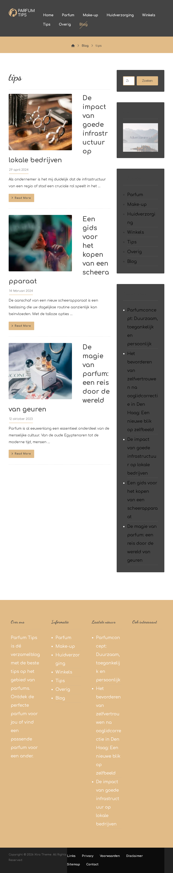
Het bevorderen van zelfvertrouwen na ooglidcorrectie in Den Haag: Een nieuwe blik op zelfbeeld (142, 391)
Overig (134, 251)
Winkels (135, 232)
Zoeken (147, 80)
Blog (132, 261)
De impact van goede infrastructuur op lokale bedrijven (141, 456)
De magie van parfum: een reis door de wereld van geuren (142, 543)
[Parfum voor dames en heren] (22, 12)
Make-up (137, 204)
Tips (132, 242)
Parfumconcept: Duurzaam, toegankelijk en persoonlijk (142, 327)
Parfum (135, 194)
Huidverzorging (141, 218)
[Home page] (73, 45)
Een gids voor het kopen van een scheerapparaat (142, 500)
